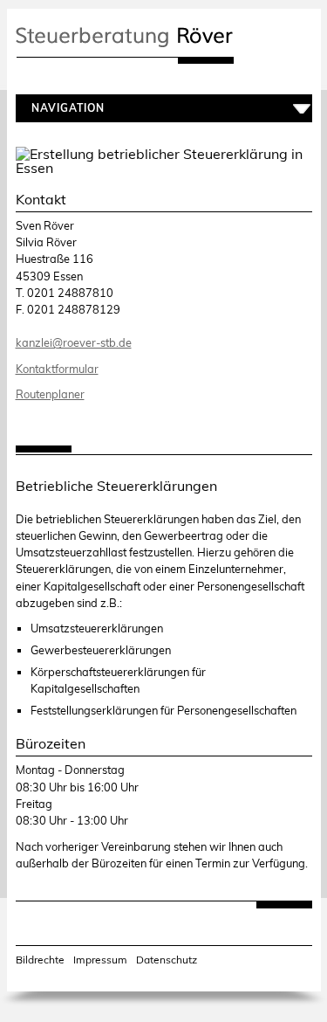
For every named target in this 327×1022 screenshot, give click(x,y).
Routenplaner (50, 394)
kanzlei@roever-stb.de (74, 342)
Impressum (100, 960)
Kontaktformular (57, 369)
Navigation (64, 108)
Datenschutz (166, 960)
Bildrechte (40, 960)
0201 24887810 (70, 293)
